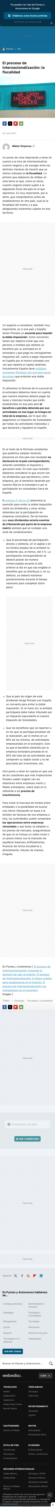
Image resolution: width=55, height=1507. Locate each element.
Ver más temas (12, 1351)
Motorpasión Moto (37, 1434)
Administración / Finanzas (36, 1305)
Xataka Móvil (9, 1395)
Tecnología (33, 1321)
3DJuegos (33, 1391)
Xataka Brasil (9, 1478)
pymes (6, 1327)
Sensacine (33, 1411)
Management (9, 1321)
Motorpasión (34, 1430)
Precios (9, 49)
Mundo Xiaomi (10, 1408)
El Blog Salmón (35, 1449)
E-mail (21, 123)
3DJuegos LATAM (36, 1473)
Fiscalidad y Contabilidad (40, 1000)
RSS (28, 1275)
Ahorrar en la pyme (37, 1333)
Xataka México (10, 1473)
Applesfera (8, 1400)
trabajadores (34, 1338)
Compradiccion (10, 1458)
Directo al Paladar (11, 1430)
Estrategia (19, 1000)
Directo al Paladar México (11, 1487)
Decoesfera (8, 1454)
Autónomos (34, 1327)
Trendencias (9, 1449)
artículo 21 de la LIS (17, 500)
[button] (23, 146)
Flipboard (15, 123)
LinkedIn (41, 1275)
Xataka (6, 1391)
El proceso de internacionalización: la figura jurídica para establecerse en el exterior (27, 978)
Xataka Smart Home (12, 1404)
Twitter (10, 123)
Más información (10, 1504)
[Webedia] (11, 1377)
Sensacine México (37, 1478)
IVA (19, 49)
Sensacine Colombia (38, 1482)
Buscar (51, 1363)
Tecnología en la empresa (11, 1340)
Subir (43, 1375)
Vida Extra (33, 1395)
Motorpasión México (38, 1486)
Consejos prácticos (12, 1303)
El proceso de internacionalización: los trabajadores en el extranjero (24, 986)
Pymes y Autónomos (38, 1454)
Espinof (32, 1415)
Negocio (7, 1333)
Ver (29, 1139)
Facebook (4, 123)
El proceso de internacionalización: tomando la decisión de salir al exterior (26, 970)
